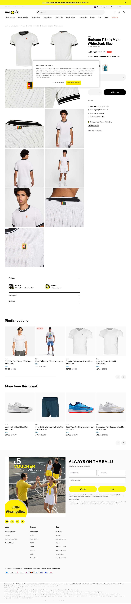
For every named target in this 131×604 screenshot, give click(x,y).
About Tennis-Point (61, 539)
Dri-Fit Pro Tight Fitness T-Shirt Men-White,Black (18, 362)
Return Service (34, 539)
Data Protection (41, 77)
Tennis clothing (23, 17)
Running (15, 7)
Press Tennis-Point (61, 558)
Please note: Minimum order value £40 (104, 57)
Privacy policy (28, 568)
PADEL (23, 7)
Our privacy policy (74, 499)
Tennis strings (70, 17)
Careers (32, 546)
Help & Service (34, 531)
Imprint (48, 77)
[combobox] (70, 12)
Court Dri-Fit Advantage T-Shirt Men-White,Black (79, 362)
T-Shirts (37, 26)
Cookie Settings (9, 543)
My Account (59, 531)
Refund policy (56, 568)
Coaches (32, 550)
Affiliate (32, 543)
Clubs (31, 554)
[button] (117, 377)
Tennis (7, 7)
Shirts (30, 26)
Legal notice (36, 568)
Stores (57, 543)
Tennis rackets (10, 17)
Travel (106, 17)
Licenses (7, 535)
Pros (99, 17)
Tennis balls (59, 17)
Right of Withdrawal (10, 531)
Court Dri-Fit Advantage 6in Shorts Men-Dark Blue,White (49, 428)
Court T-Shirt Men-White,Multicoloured (49, 361)
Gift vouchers (122, 7)
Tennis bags (47, 17)
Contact (58, 535)
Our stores (114, 7)
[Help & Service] (115, 12)
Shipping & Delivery (61, 546)
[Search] (38, 12)
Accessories (83, 17)
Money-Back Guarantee (11, 539)
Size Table (90, 100)
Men (24, 26)
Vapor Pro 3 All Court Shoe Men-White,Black (16, 428)
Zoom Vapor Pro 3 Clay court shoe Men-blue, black (80, 428)
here (73, 75)
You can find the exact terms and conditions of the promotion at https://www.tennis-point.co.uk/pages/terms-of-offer (38, 600)
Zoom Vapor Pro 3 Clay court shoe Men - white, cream (110, 428)
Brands (92, 17)
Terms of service (46, 568)
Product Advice (60, 554)
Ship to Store (33, 558)
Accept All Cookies (73, 82)
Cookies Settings (58, 82)
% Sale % (115, 17)
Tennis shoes (35, 17)
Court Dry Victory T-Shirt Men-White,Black (107, 362)
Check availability (93, 125)
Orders (32, 535)
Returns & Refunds (61, 550)
